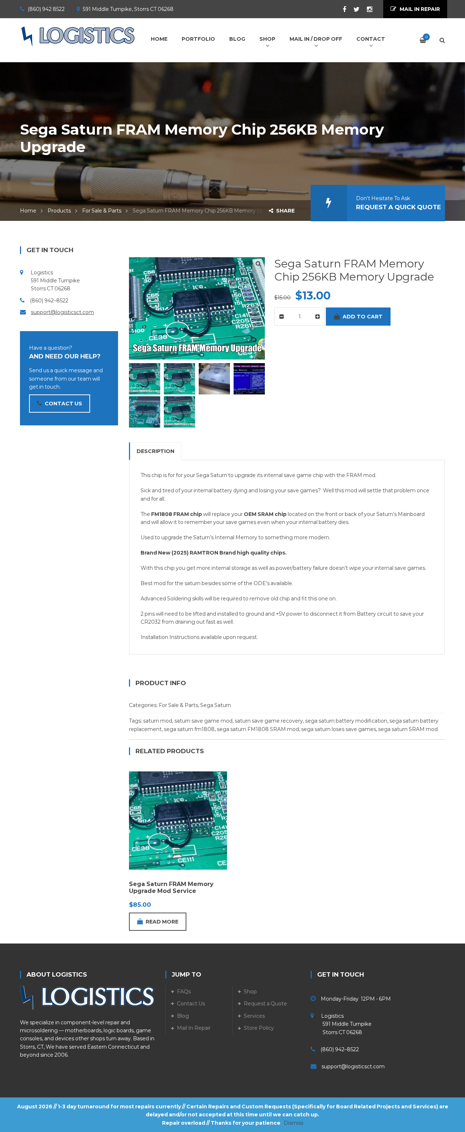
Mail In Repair (194, 1028)
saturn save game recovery (269, 721)
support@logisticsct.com (62, 312)
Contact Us (191, 1003)
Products (59, 210)
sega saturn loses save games (338, 729)
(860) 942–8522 (49, 300)
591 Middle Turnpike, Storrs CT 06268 (128, 9)
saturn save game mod (203, 721)
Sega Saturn (215, 705)
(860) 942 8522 (46, 9)
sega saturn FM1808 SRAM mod (258, 729)
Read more (162, 921)
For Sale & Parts (101, 210)
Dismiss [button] (293, 1123)
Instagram (366, 9)
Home (28, 210)
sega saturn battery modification (346, 721)
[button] (258, 264)
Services (254, 1016)
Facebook (340, 9)
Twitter (353, 9)
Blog (183, 1016)
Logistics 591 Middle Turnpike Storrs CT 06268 (341, 1024)
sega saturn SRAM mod (408, 729)
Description (155, 451)
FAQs (184, 991)
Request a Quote (265, 1003)
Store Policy (259, 1028)
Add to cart (363, 316)
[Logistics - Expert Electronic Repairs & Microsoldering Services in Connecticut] (78, 36)
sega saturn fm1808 (189, 729)
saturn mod (157, 721)
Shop (250, 991)
